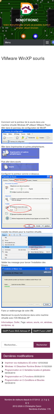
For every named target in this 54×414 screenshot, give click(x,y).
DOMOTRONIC (27, 20)
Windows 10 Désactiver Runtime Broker (23, 366)
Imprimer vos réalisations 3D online (21, 362)
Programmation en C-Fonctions (19, 376)
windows (48, 322)
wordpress (6, 325)
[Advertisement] (27, 92)
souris (36, 322)
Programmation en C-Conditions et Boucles (24, 380)
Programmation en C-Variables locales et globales (27, 369)
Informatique (7, 322)
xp (13, 325)
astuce (29, 322)
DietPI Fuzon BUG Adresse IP (16, 330)
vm (41, 322)
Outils (16, 322)
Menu (8, 42)
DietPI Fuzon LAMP (42, 330)
